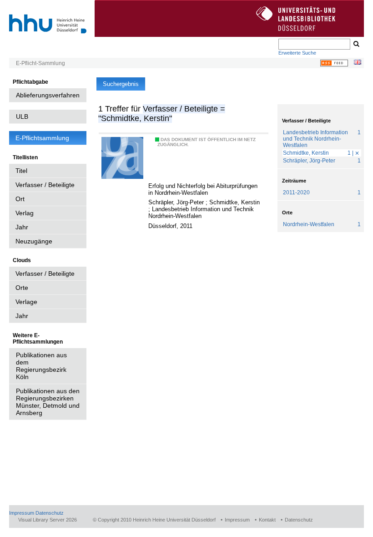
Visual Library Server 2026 (47, 519)
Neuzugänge (33, 241)
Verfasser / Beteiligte (45, 184)
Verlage (26, 301)
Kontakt (267, 519)
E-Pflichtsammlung (42, 138)
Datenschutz (49, 513)
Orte (21, 287)
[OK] (355, 44)
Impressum (21, 513)
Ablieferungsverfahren (48, 95)
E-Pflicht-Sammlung (40, 63)
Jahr (21, 227)
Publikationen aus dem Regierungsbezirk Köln (41, 365)
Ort (20, 199)
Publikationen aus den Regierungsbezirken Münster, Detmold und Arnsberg (48, 401)
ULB (22, 116)
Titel (21, 170)
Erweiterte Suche (297, 53)
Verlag (24, 213)
